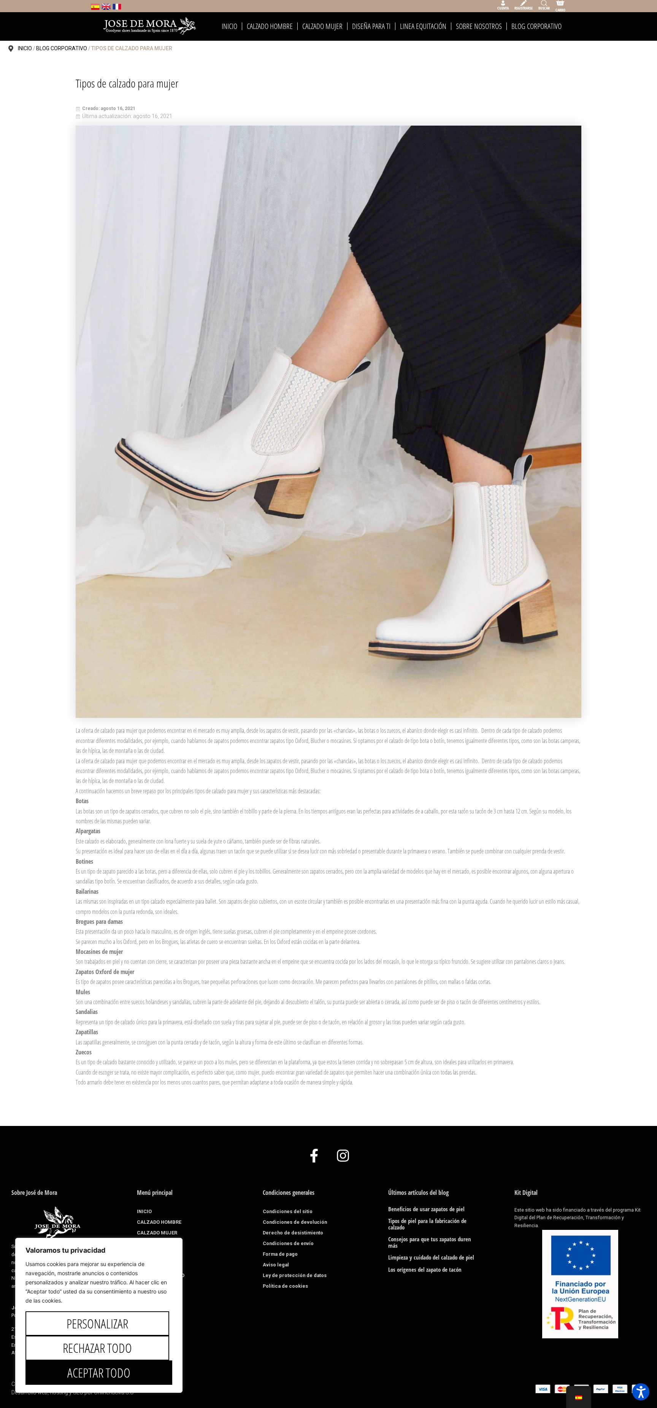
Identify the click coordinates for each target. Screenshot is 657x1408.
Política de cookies (285, 1286)
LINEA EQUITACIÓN (423, 26)
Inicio (25, 48)
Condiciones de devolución (295, 1222)
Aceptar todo (98, 1372)
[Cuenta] (503, 3)
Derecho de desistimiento (293, 1233)
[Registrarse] (524, 3)
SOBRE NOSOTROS (479, 26)
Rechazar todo (97, 1348)
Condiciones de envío (288, 1243)
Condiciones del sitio (288, 1211)
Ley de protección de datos (295, 1275)
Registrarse (523, 8)
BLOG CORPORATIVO (536, 26)
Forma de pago (280, 1254)
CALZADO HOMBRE (270, 26)
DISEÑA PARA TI (371, 26)
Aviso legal (276, 1265)
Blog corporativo (61, 48)
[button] (640, 1391)
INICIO (229, 26)
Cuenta (503, 8)
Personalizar (97, 1323)
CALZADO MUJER (322, 26)
